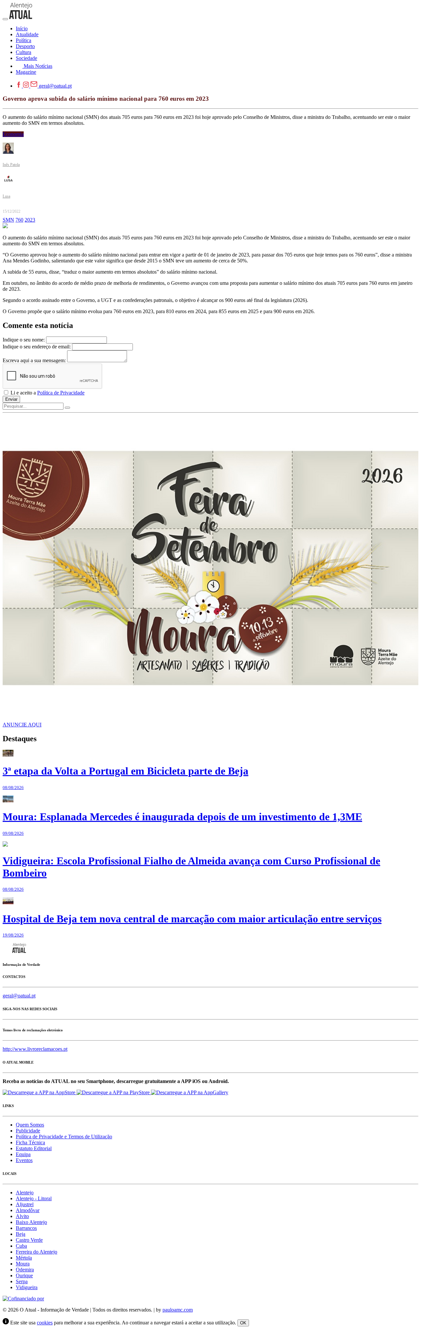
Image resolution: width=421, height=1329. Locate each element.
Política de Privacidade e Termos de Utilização (64, 1136)
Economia (13, 134)
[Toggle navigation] (5, 19)
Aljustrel (25, 1204)
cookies (45, 1322)
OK (243, 1322)
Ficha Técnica (30, 1142)
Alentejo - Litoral (34, 1198)
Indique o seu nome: (24, 339)
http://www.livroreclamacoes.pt (35, 1049)
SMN (8, 220)
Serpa (22, 1281)
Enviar (11, 399)
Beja (20, 1234)
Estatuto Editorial (34, 1148)
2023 (30, 220)
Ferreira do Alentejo (36, 1252)
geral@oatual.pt (55, 86)
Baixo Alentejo (31, 1222)
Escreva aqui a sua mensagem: (34, 360)
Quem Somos (30, 1124)
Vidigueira (26, 1287)
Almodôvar (27, 1210)
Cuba (21, 1246)
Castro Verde (29, 1240)
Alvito (22, 1216)
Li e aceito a (47, 392)
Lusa (6, 196)
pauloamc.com (177, 1310)
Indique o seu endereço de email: (37, 346)
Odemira (25, 1269)
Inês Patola (11, 164)
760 (19, 220)
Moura (23, 1263)
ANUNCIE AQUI (22, 724)
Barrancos (26, 1228)
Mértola (24, 1258)
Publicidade (28, 1130)
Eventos (24, 1160)
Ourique (24, 1275)
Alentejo (25, 1192)
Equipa (23, 1154)
